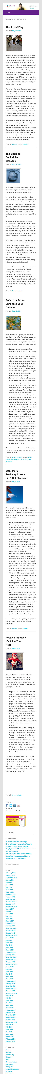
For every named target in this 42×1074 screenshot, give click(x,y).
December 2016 (11, 928)
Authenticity (10, 1054)
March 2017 (10, 921)
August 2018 (10, 880)
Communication (17, 291)
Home (8, 12)
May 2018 (9, 887)
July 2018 (9, 882)
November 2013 (11, 1017)
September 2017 (11, 906)
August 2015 (10, 967)
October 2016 (10, 933)
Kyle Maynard (15, 459)
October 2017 (10, 904)
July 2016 (9, 940)
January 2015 (10, 983)
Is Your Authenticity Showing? (16, 841)
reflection (9, 461)
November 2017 (11, 902)
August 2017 (10, 909)
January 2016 (10, 955)
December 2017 (11, 899)
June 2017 (9, 914)
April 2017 (9, 918)
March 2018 (10, 892)
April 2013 (9, 1034)
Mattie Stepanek (26, 459)
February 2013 (10, 1039)
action (29, 457)
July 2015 (9, 969)
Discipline (9, 1067)
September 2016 (11, 935)
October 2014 (10, 991)
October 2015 (10, 962)
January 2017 (10, 926)
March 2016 (10, 950)
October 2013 (10, 1020)
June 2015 (9, 971)
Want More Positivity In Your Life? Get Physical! (16, 474)
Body (7, 1059)
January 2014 (10, 1012)
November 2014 (11, 988)
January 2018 (10, 897)
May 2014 (9, 1003)
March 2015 (10, 979)
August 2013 (10, 1024)
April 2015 (9, 976)
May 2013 (9, 1032)
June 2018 (9, 885)
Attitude (14, 144)
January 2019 (10, 875)
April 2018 (9, 890)
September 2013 (11, 1022)
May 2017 (9, 916)
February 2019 (10, 873)
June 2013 (9, 1029)
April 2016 (9, 947)
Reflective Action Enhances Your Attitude (15, 303)
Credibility (9, 1064)
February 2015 (10, 981)
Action (14, 457)
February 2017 (10, 923)
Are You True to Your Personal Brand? (19, 853)
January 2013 (10, 1041)
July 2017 (9, 911)
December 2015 (11, 957)
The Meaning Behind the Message (13, 157)
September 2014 (11, 993)
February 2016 (10, 952)
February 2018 (10, 894)
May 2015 (9, 974)
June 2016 (9, 942)
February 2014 (10, 1010)
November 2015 (11, 959)
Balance (8, 1057)
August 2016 (10, 938)
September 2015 (11, 964)
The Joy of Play (14, 27)
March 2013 (10, 1036)
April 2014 (9, 1005)
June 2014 (9, 1000)
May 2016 (9, 945)
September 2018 (11, 877)
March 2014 (10, 1008)
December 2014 (11, 986)
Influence (9, 1071)
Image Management (12, 1069)
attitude (25, 144)
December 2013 (11, 1015)
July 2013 (9, 1027)
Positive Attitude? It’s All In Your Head (16, 641)
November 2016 (11, 931)
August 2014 (10, 996)
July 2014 (9, 998)
